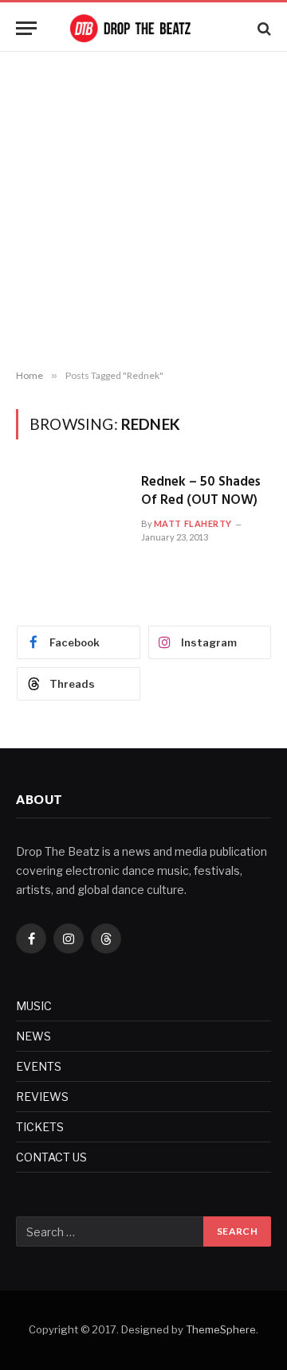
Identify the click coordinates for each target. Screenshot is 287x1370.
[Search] (262, 28)
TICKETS (40, 1127)
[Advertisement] (143, 211)
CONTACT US (51, 1157)
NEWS (33, 1036)
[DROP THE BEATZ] (143, 28)
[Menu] (26, 28)
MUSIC (34, 1006)
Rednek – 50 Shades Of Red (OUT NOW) (201, 491)
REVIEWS (42, 1096)
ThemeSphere (221, 1329)
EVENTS (38, 1066)
